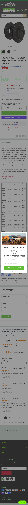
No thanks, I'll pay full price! (14, 271)
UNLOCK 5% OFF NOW (14, 267)
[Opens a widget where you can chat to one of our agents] (22, 502)
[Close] (25, 234)
